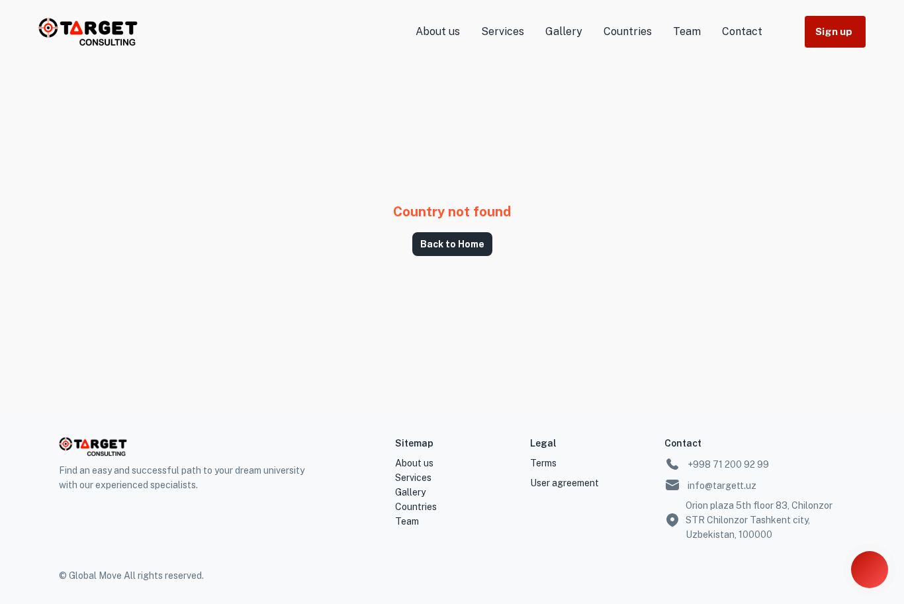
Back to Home (452, 244)
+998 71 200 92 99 (727, 464)
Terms (543, 463)
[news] (869, 569)
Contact (742, 31)
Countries (628, 31)
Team (687, 31)
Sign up (833, 31)
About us (438, 31)
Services (502, 31)
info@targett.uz (721, 485)
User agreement (564, 483)
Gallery (563, 31)
